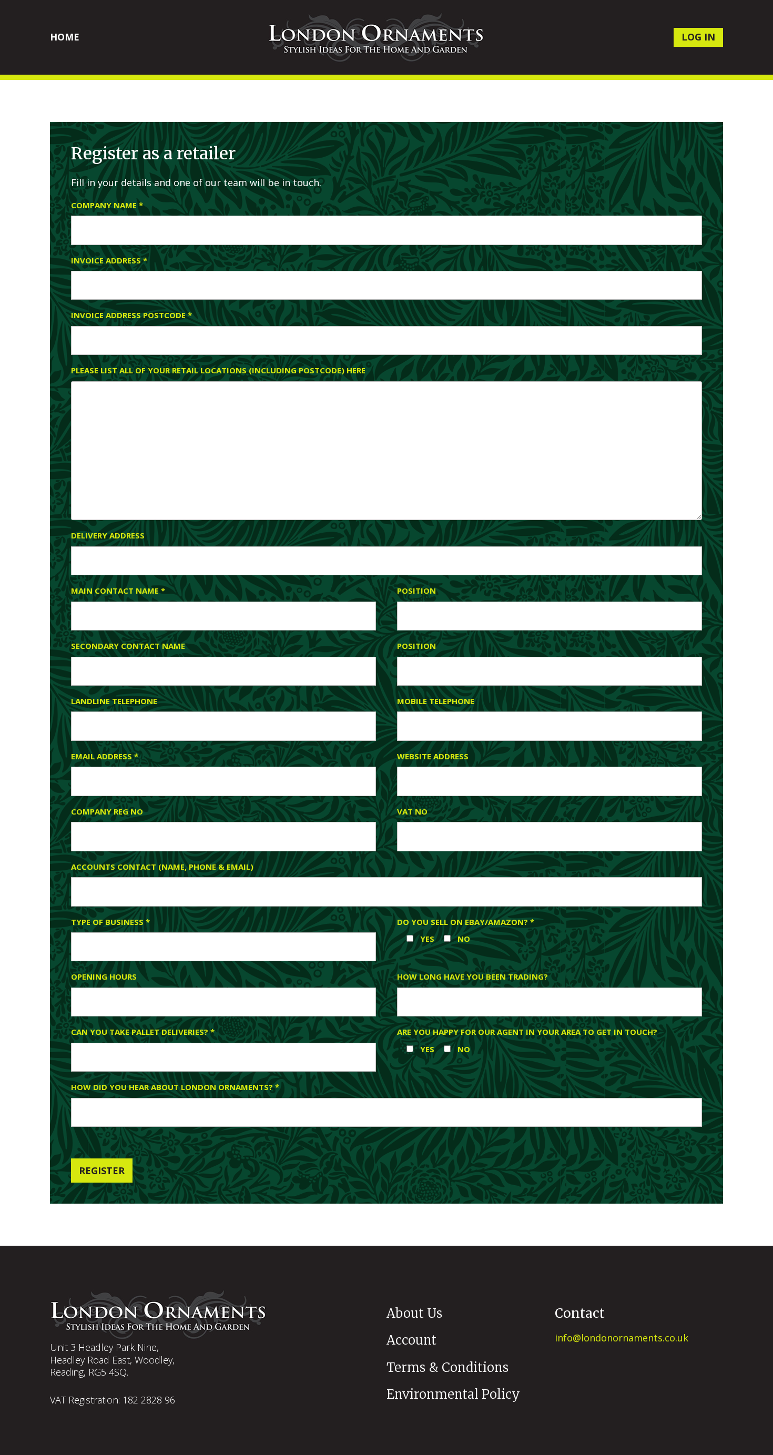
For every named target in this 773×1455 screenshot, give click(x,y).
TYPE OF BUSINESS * (110, 922)
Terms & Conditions (447, 1367)
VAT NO (412, 812)
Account (411, 1340)
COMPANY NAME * (107, 205)
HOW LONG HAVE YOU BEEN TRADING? (472, 977)
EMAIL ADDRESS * (104, 756)
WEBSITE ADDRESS (433, 756)
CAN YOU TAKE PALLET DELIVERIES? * (143, 1032)
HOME (64, 36)
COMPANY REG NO (107, 812)
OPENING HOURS (104, 977)
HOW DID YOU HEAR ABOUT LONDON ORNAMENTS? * (175, 1087)
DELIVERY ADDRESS (108, 536)
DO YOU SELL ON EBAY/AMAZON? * (465, 922)
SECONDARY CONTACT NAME (128, 646)
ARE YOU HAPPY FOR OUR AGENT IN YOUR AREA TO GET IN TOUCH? (527, 1032)
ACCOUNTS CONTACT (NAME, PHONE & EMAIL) (162, 867)
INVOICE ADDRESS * (109, 261)
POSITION (416, 591)
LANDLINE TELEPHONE (114, 701)
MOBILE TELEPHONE (435, 701)
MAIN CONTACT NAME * (118, 591)
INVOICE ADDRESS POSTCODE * (131, 315)
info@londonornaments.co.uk (621, 1337)
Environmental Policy (453, 1394)
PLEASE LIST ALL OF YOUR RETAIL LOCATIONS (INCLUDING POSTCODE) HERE (218, 370)
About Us (414, 1313)
